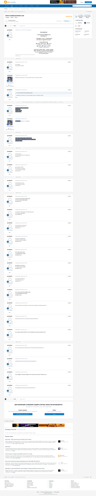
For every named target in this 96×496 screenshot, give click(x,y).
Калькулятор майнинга (9, 486)
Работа (14, 472)
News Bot (62, 455)
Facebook (50, 483)
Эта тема (86, 5)
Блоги (16, 5)
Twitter (50, 482)
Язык (38, 492)
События (20, 5)
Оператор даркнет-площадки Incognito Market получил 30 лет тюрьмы (18, 453)
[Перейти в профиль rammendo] (9, 79)
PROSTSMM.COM (43, 32)
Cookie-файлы (56, 492)
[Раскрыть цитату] (16, 92)
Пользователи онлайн (25, 8)
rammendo (9, 75)
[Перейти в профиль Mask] (59, 449)
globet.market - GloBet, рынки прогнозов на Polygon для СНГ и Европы (18, 439)
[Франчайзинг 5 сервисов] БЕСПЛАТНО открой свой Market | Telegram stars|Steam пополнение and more (25, 468)
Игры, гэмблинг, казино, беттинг (18, 443)
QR (56, 494)
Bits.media (7, 5)
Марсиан (62, 440)
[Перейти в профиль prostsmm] (6, 21)
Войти (82, 2)
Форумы (6, 8)
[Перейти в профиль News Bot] (59, 456)
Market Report (7, 446)
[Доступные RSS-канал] (91, 477)
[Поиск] (90, 6)
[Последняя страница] (17, 26)
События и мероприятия (75, 487)
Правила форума (30, 482)
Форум (12, 5)
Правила (37, 5)
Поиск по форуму (30, 485)
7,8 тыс (10, 128)
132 (10, 39)
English (17, 21)
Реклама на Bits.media (75, 483)
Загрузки (26, 5)
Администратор (74, 482)
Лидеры (32, 8)
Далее (15, 25)
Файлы (28, 486)
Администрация (30, 483)
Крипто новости (7, 482)
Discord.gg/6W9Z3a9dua (43, 53)
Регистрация (88, 2)
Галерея (11, 8)
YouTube (50, 487)
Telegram (50, 486)
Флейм (13, 450)
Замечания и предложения (32, 487)
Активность (32, 5)
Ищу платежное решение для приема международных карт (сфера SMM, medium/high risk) (22, 461)
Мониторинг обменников (9, 483)
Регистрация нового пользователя (22, 414)
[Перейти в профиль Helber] (76, 26)
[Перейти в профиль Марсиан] (59, 441)
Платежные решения (16, 465)
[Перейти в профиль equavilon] (59, 470)
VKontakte (50, 485)
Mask (62, 448)
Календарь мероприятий (9, 485)
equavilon (62, 469)
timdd (62, 462)
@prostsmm (18, 121)
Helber (79, 25)
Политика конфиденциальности (46, 492)
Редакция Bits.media (74, 485)
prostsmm (13, 20)
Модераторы (16, 8)
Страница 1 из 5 (22, 25)
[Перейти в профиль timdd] (59, 463)
